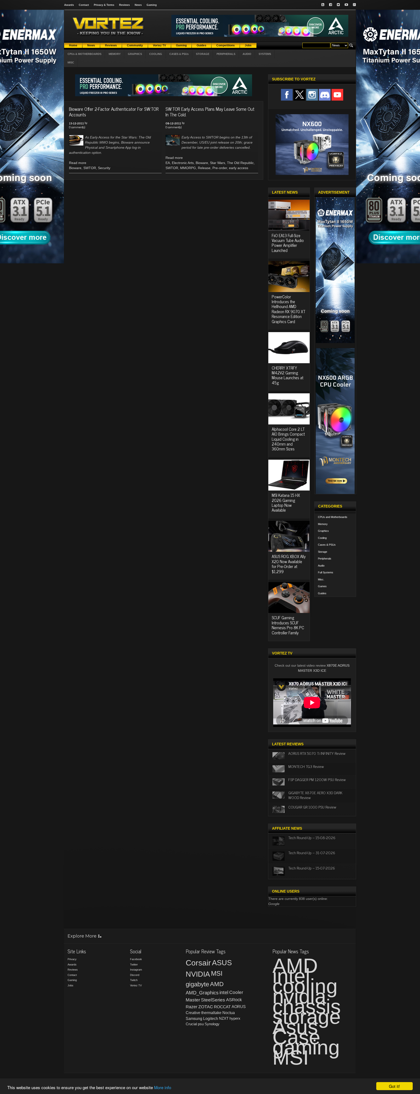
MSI (217, 973)
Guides (322, 593)
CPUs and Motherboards (332, 517)
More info (162, 1087)
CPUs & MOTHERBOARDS (84, 53)
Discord (134, 974)
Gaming (152, 4)
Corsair (198, 962)
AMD (217, 984)
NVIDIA (198, 974)
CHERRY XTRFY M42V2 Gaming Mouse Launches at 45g (287, 375)
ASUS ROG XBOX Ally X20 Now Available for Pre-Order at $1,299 (289, 564)
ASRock (234, 999)
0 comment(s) (77, 127)
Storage (322, 551)
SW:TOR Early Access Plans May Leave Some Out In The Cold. (210, 111)
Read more (77, 163)
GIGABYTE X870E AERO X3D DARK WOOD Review (315, 794)
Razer (191, 1006)
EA (168, 163)
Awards (69, 4)
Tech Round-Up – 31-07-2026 (311, 852)
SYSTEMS (265, 53)
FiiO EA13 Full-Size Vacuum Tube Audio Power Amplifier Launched (288, 243)
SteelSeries (213, 999)
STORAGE (202, 53)
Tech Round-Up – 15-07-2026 (311, 868)
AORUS (239, 1006)
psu (201, 1024)
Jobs (70, 985)
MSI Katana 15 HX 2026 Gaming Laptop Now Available (286, 502)
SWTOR (89, 168)
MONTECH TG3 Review (306, 766)
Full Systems (325, 572)
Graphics (323, 530)
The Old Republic (240, 163)
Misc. (321, 579)
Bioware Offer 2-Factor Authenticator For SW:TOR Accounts (114, 111)
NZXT (223, 1018)
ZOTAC (205, 1006)
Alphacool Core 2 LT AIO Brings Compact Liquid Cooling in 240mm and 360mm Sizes (288, 439)
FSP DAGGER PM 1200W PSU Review (317, 779)
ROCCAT (222, 1006)
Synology (212, 1024)
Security (104, 168)
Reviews (124, 4)
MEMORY (115, 53)
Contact (84, 4)
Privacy (72, 959)
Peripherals (324, 558)
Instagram (136, 969)
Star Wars (217, 163)
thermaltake (211, 1013)
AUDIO (247, 53)
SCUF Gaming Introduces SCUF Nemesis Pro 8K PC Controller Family (288, 625)
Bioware (75, 168)
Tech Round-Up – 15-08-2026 (311, 837)
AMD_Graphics (202, 992)
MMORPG (188, 168)
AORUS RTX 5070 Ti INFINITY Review (316, 753)
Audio (321, 565)
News (138, 4)
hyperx (234, 1018)
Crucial (191, 1024)
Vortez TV (136, 985)
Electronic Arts (183, 163)
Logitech (210, 1018)
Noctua (228, 1013)
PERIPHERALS (226, 53)
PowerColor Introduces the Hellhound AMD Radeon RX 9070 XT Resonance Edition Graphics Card (289, 309)
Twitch (134, 980)
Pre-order (219, 168)
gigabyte (197, 984)
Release (204, 168)
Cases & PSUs (327, 544)
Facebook (136, 959)
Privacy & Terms (104, 4)
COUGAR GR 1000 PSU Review (312, 807)
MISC (71, 62)
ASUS (222, 963)
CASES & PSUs (179, 53)
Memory (323, 524)
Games (322, 586)
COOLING (155, 53)
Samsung (194, 1018)
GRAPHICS (135, 53)
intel (223, 992)
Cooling (322, 537)
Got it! (394, 1086)
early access (238, 168)
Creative (193, 1013)
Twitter (134, 964)
